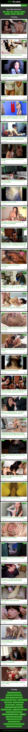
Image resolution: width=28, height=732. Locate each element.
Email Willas (19, 704)
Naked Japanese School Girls (14, 697)
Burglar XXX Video (18, 702)
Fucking (13, 14)
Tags (9, 730)
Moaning (7, 14)
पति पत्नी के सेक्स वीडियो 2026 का (10, 714)
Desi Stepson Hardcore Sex (14, 695)
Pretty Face (20, 14)
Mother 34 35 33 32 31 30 (14, 719)
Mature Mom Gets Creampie (14, 717)
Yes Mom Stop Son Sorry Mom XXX (14, 724)
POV (12, 12)
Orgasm (22, 12)
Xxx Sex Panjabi (9, 704)
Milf (4, 12)
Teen (8, 12)
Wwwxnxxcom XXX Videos (14, 726)
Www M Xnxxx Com (14, 721)
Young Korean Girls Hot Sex (9, 700)
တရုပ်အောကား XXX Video (20, 709)
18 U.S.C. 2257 (21, 730)
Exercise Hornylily (6, 709)
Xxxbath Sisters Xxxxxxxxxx (14, 712)
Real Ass (16, 12)
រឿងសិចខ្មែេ (23, 714)
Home (4, 730)
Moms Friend (8, 702)
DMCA (13, 730)
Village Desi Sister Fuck (14, 692)
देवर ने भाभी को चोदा (22, 700)
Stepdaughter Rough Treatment (14, 707)
